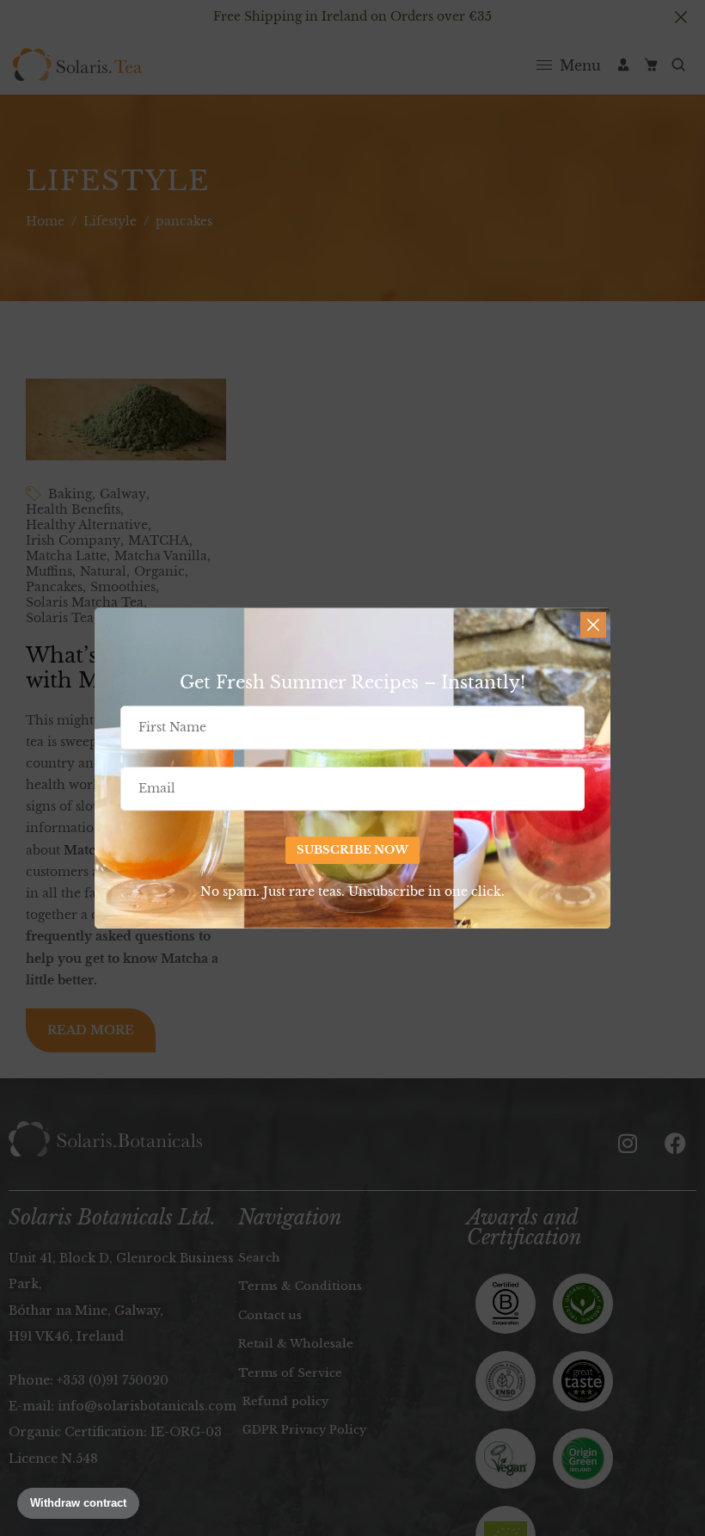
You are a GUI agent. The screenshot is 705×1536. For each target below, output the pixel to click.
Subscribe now (352, 849)
